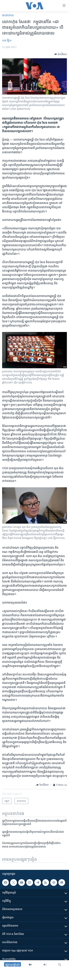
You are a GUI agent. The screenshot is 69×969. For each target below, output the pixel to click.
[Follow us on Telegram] (37, 882)
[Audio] (45, 964)
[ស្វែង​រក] (59, 964)
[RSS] (45, 882)
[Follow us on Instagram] (29, 882)
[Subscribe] (61, 882)
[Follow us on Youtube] (21, 882)
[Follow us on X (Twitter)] (13, 882)
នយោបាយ (8, 15)
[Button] (60, 54)
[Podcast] (53, 882)
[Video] (30, 964)
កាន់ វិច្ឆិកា (7, 40)
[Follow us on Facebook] (5, 882)
